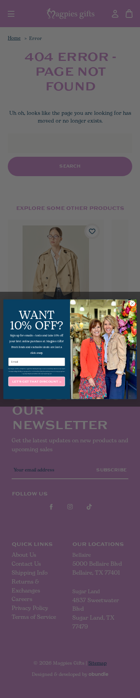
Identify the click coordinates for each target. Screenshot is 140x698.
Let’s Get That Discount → (36, 381)
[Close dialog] (132, 303)
